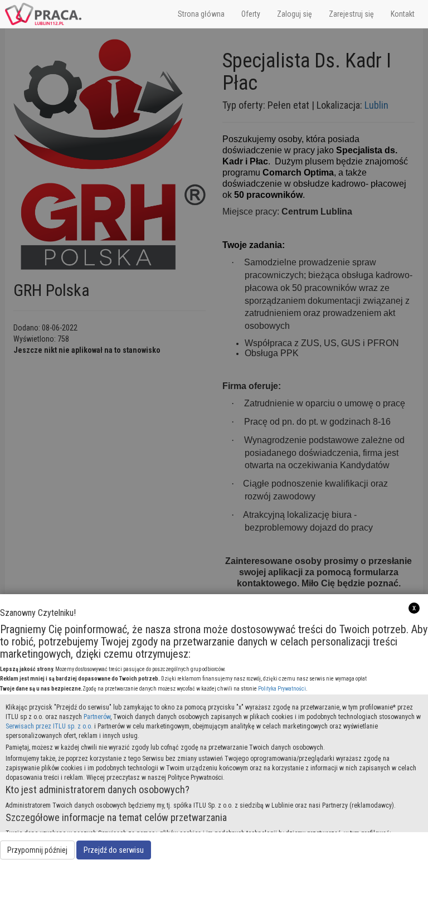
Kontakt (403, 13)
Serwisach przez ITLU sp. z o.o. (49, 726)
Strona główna (201, 13)
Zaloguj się (294, 13)
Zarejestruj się (351, 13)
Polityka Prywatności (282, 689)
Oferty (250, 13)
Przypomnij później (37, 850)
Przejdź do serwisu (114, 850)
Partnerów (97, 717)
